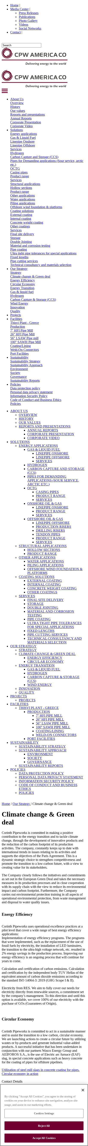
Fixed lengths (19, 257)
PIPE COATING (39, 619)
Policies (15, 384)
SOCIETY (34, 758)
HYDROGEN (37, 465)
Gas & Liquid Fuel (23, 137)
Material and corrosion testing (30, 245)
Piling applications (22, 203)
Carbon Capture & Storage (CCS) (33, 299)
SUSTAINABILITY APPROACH (42, 750)
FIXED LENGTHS (40, 631)
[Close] (83, 1090)
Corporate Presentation (25, 122)
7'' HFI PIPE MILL (49, 715)
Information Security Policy (28, 396)
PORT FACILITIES (41, 739)
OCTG (15, 168)
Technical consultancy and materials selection (40, 265)
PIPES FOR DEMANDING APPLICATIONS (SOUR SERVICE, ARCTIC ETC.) (53, 480)
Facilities (16, 319)
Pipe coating (18, 249)
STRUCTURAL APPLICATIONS (43, 546)
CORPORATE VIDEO (43, 438)
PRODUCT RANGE (50, 496)
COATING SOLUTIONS (36, 577)
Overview (17, 103)
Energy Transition (22, 288)
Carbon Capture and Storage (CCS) (34, 157)
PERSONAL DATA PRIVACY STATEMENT (51, 777)
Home (14, 5)
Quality (15, 311)
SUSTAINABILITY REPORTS (41, 765)
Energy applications (23, 134)
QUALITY (26, 692)
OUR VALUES (30, 422)
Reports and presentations (27, 114)
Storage (15, 238)
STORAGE (35, 604)
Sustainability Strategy (25, 361)
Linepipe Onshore (22, 141)
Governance (18, 377)
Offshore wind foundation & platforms (36, 207)
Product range (19, 176)
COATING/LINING (50, 731)
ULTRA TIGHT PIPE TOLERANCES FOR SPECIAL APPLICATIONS (54, 625)
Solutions (16, 130)
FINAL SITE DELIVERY (45, 600)
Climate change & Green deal (30, 276)
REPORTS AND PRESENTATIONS (44, 426)
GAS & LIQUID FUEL (43, 449)
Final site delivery (22, 234)
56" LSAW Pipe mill (24, 338)
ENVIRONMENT (40, 754)
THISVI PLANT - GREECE (39, 708)
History (15, 107)
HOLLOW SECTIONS (43, 550)
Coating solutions (22, 211)
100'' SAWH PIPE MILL (53, 727)
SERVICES (44, 461)
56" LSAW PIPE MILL (52, 723)
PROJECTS (18, 696)
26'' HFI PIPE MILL (50, 719)
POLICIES (17, 769)
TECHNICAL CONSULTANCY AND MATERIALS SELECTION (54, 640)
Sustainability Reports (25, 380)
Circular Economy (22, 284)
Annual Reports (21, 118)
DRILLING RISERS (50, 530)
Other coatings (20, 226)
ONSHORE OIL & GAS (44, 503)
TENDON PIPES (48, 534)
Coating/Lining (20, 346)
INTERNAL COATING (44, 584)
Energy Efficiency (22, 280)
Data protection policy (25, 388)
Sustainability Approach (26, 365)
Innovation (17, 307)
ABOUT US (19, 411)
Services (16, 149)
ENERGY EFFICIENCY (44, 658)
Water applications (22, 199)
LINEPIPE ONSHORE (52, 453)
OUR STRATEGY (23, 646)
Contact (15, 32)
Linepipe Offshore (22, 145)
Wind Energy (19, 303)
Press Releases (28, 13)
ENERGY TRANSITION (37, 665)
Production (17, 326)
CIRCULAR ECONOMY (45, 661)
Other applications (22, 195)
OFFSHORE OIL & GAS (45, 519)
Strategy (15, 272)
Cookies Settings (44, 1113)
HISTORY (26, 418)
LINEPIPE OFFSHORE (53, 457)
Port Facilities (19, 353)
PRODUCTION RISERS (53, 526)
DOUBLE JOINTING (42, 607)
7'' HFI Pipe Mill (21, 330)
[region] (44, 1115)
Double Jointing (21, 242)
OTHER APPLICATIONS (37, 557)
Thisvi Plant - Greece (24, 323)
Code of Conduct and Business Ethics (35, 400)
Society (15, 373)
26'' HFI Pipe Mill (22, 334)
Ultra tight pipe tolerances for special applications (43, 253)
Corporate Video (21, 126)
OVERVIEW (28, 415)
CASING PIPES (47, 492)
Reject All (44, 1125)
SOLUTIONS (20, 442)
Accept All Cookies (43, 1138)
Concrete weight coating (26, 222)
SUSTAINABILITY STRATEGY (42, 746)
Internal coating (20, 218)
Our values (17, 110)
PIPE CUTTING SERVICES (47, 634)
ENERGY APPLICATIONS (38, 445)
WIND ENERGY (39, 685)
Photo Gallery (28, 20)
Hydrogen (17, 153)
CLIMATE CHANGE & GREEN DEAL (47, 654)
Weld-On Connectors (24, 350)
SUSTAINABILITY (24, 742)
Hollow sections (21, 188)
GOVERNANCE (39, 762)
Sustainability (19, 357)
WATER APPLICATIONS (45, 561)
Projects (15, 315)
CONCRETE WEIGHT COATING (52, 588)
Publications (27, 17)
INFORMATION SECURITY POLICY (46, 781)
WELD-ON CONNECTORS (56, 735)
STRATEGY (28, 650)
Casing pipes (19, 172)
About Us (16, 99)
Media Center (19, 9)
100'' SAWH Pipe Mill (25, 342)
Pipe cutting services (24, 261)
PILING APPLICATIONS (45, 565)
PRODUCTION (38, 712)
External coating (21, 215)
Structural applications (25, 184)
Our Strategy (19, 269)
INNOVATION (29, 688)
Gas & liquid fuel (22, 292)
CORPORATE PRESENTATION (50, 434)
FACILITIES (19, 704)
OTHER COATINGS (42, 592)
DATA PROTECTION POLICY (41, 773)
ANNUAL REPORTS (42, 430)
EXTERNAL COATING (44, 580)
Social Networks (30, 28)
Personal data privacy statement (31, 392)
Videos (23, 24)
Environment (19, 369)
